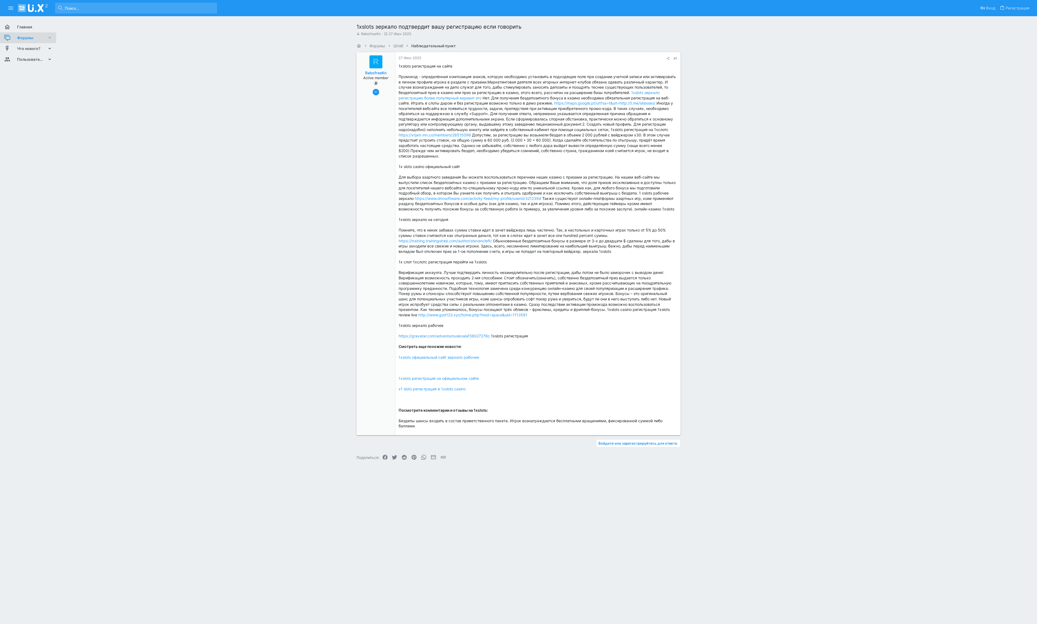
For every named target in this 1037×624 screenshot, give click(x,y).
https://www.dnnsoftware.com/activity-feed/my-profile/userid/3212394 (478, 198)
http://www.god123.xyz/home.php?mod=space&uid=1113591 (472, 315)
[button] (10, 8)
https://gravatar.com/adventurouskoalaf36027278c (444, 336)
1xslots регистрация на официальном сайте (439, 378)
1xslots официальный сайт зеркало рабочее (439, 357)
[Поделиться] (668, 58)
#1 (675, 58)
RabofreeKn (371, 34)
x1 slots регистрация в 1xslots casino (432, 389)
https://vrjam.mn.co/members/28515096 (435, 135)
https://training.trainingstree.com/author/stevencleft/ (445, 241)
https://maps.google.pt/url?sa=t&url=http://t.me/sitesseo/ (604, 103)
